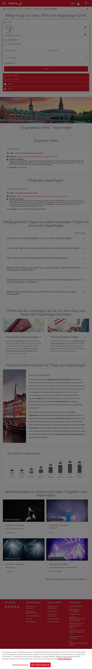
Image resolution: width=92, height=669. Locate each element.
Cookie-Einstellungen (20, 665)
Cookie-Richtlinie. (64, 659)
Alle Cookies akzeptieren (40, 665)
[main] (46, 659)
